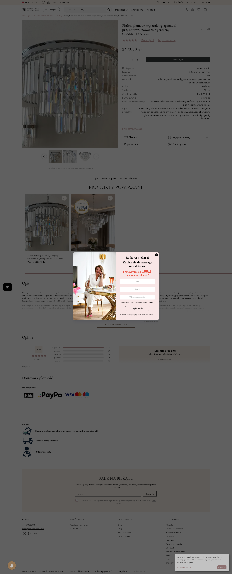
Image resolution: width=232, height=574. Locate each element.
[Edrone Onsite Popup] (116, 287)
